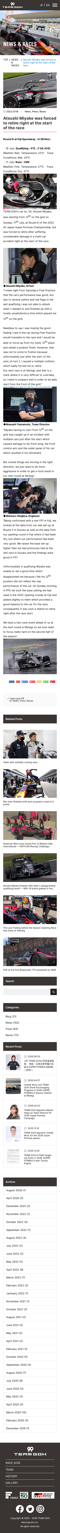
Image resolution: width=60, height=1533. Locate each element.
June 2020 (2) (15, 1388)
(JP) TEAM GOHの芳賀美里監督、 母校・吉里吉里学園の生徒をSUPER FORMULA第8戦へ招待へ (39, 1065)
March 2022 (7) (15, 1277)
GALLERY (12, 1482)
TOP (5, 59)
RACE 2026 (13, 1462)
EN (47, 5)
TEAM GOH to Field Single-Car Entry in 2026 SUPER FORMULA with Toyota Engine (38, 1159)
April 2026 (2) (14, 1198)
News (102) (12, 1022)
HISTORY (11, 1476)
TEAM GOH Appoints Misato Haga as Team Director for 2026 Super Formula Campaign (38, 1114)
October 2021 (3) (16, 1309)
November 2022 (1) (18, 1214)
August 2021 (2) (16, 1317)
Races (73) (12, 1035)
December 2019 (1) (17, 1428)
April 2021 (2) (14, 1341)
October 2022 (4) (17, 1222)
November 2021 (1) (17, 1301)
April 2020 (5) (14, 1404)
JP (41, 5)
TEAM (9, 1469)
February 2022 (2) (17, 1285)
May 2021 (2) (14, 1333)
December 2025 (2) (18, 1206)
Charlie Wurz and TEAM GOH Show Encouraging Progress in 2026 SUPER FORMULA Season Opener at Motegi (38, 1090)
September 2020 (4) (18, 1364)
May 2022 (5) (14, 1261)
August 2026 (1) (16, 1190)
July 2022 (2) (14, 1245)
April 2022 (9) (14, 1269)
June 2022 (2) (15, 1253)
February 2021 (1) (16, 1349)
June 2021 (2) (14, 1325)
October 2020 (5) (17, 1356)
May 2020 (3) (14, 1396)
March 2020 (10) (16, 1412)
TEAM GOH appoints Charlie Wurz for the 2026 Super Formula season (38, 1135)
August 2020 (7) (16, 1372)
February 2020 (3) (17, 1420)
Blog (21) (11, 1016)
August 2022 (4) (16, 1237)
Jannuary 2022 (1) (17, 1293)
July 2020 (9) (14, 1380)
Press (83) (12, 1028)
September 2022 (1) (18, 1230)
